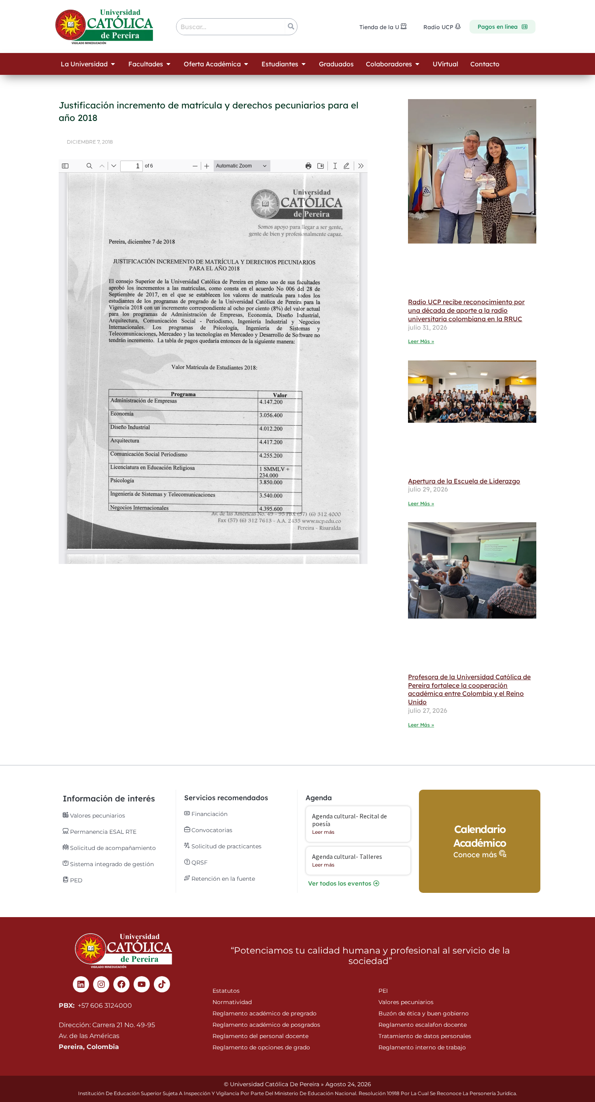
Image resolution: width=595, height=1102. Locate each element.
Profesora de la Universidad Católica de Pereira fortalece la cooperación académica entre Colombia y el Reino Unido (469, 689)
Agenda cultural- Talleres (347, 856)
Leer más (323, 832)
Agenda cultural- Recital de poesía (349, 820)
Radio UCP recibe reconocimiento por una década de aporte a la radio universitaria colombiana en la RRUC (466, 310)
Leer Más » (421, 341)
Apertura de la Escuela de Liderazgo (464, 481)
